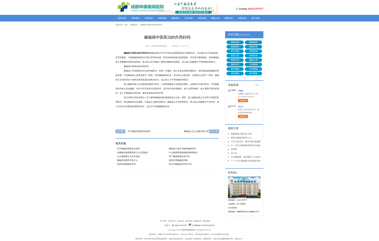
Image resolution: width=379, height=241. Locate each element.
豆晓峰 (240, 91)
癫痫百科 (175, 18)
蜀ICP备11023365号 (179, 225)
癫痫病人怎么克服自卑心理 (196, 131)
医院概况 (135, 18)
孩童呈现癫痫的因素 (178, 160)
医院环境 (235, 60)
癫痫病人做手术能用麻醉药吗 (182, 149)
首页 (126, 25)
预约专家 (255, 18)
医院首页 (122, 18)
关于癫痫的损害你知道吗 (138, 131)
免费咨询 (242, 18)
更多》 (258, 85)
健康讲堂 (229, 18)
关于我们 (163, 221)
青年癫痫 (235, 69)
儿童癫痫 (253, 64)
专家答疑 (162, 18)
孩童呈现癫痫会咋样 (126, 164)
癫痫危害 (253, 47)
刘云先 (240, 107)
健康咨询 (197, 221)
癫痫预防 (235, 47)
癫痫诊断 (235, 42)
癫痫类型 (235, 64)
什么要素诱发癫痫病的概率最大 (183, 152)
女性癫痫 (253, 69)
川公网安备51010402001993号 (203, 225)
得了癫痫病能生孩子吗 (179, 156)
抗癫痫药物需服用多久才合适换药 (132, 152)
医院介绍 (235, 55)
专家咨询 (242, 101)
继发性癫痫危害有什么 (241, 138)
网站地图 (206, 221)
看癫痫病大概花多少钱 (241, 134)
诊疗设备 (189, 18)
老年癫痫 (253, 73)
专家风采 (149, 18)
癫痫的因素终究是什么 (127, 160)
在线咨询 (180, 221)
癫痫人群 (215, 18)
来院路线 (202, 18)
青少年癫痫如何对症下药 (180, 164)
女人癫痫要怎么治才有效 (128, 156)
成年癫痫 (235, 73)
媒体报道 (253, 55)
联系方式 (172, 221)
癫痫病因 (253, 42)
